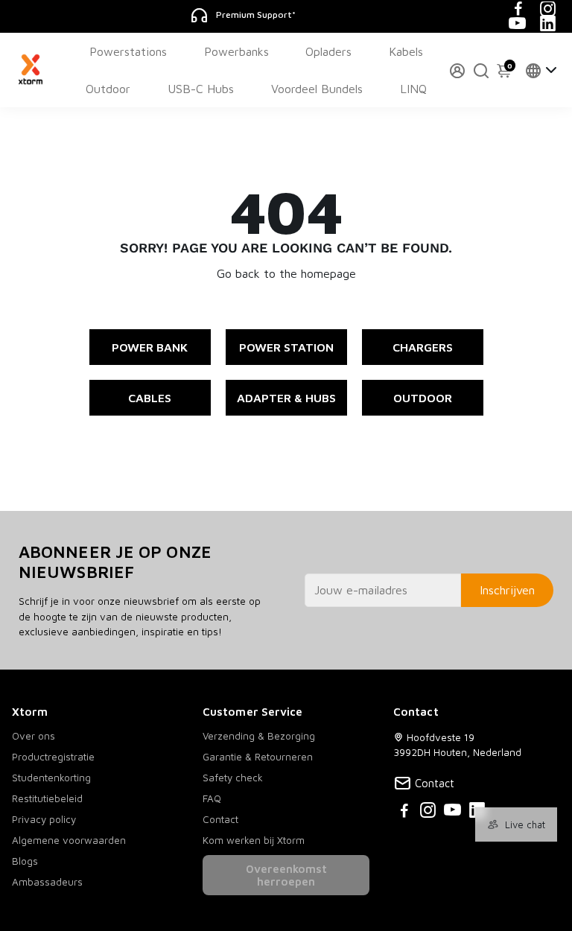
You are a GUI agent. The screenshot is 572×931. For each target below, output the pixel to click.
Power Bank (150, 347)
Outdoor (108, 88)
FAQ (212, 798)
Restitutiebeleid (47, 798)
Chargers (423, 347)
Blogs (25, 861)
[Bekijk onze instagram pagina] (428, 812)
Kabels (406, 51)
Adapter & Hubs (286, 397)
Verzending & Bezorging (259, 736)
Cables (149, 397)
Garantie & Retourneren (258, 757)
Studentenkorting (51, 778)
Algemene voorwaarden (69, 840)
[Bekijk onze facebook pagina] (404, 812)
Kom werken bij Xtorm (254, 840)
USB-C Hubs (201, 88)
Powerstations (128, 51)
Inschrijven (507, 590)
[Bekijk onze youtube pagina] (452, 812)
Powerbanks (236, 51)
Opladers (328, 51)
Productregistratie (53, 757)
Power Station (286, 347)
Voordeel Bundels (317, 88)
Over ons (33, 736)
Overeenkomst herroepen (286, 875)
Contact (220, 819)
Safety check (233, 778)
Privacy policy (44, 819)
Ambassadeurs (47, 882)
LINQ (413, 88)
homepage (328, 273)
